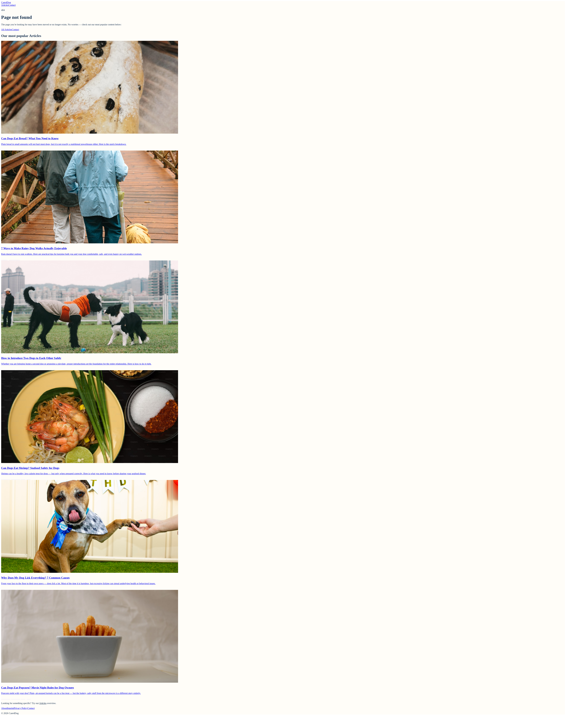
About (4, 708)
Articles (4, 5)
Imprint (10, 708)
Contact (12, 5)
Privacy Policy (20, 708)
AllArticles (6, 29)
